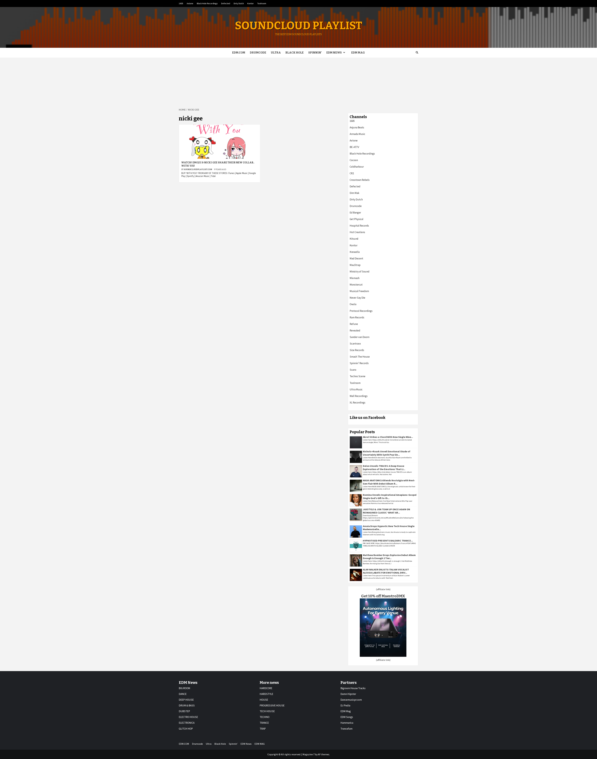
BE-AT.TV (354, 147)
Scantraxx (355, 343)
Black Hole (294, 52)
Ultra (276, 52)
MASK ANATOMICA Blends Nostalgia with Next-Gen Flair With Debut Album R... (389, 482)
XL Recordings (357, 402)
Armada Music (357, 134)
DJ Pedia (345, 705)
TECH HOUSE (267, 711)
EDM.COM (238, 52)
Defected (225, 3)
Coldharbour (357, 166)
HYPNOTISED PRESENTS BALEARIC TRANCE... (388, 540)
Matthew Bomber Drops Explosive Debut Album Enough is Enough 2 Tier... (389, 556)
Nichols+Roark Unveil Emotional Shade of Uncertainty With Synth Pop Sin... (386, 453)
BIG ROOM (184, 688)
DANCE (183, 694)
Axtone (190, 3)
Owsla (353, 304)
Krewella (355, 252)
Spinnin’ (315, 52)
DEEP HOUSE (186, 699)
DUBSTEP (184, 711)
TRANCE (264, 722)
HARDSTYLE (266, 694)
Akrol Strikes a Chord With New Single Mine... (388, 436)
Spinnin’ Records (359, 363)
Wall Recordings (359, 396)
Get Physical (356, 219)
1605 (181, 3)
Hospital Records (359, 225)
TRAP (263, 728)
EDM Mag (345, 711)
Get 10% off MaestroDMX (383, 596)
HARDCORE (266, 688)
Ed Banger (355, 212)
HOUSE (264, 699)
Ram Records (357, 317)
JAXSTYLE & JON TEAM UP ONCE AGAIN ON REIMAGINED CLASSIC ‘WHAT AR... (386, 511)
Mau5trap (355, 265)
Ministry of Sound (359, 271)
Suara (353, 369)
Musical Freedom (359, 291)
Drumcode (258, 52)
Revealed (355, 330)
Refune (354, 324)
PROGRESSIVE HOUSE (272, 705)
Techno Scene (357, 376)
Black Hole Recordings (207, 3)
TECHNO (264, 717)
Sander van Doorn (359, 337)
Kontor (250, 3)
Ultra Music (356, 389)
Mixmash (354, 278)
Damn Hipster (348, 694)
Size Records (357, 350)
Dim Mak (354, 193)
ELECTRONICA (186, 722)
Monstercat (356, 284)
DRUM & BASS (187, 705)
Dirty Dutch (239, 3)
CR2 (352, 173)
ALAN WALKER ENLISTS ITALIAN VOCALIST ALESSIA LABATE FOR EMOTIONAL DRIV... (386, 571)
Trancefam (346, 728)
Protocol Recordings (361, 311)
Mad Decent (356, 258)
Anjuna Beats (357, 127)
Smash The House (360, 356)
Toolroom (261, 3)
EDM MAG (358, 52)
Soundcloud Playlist (298, 25)
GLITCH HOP (186, 728)
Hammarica (346, 722)
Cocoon (354, 160)
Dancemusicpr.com (351, 699)
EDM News (334, 52)
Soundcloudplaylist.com (198, 169)
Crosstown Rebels (360, 180)
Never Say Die (357, 297)
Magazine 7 (309, 754)
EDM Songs (346, 717)
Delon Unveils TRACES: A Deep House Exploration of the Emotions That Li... (384, 467)
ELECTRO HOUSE (188, 717)
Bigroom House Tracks (353, 688)
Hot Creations (357, 232)
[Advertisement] (298, 81)
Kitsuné (354, 238)
